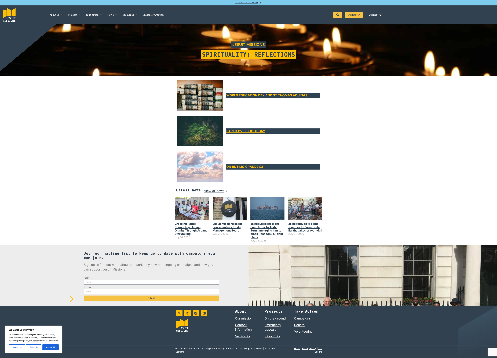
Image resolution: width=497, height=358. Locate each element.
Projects (72, 14)
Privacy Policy (309, 348)
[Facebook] (196, 313)
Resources (128, 14)
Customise (16, 347)
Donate (299, 325)
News (110, 14)
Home (297, 348)
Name (88, 277)
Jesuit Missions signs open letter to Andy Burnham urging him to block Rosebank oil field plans (266, 230)
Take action (92, 14)
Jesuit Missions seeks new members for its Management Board (228, 227)
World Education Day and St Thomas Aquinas (266, 95)
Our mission (244, 318)
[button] (337, 15)
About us (54, 14)
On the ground (275, 318)
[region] (33, 339)
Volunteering (303, 331)
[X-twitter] (179, 313)
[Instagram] (187, 313)
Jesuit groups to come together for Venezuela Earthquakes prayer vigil (305, 227)
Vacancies (242, 336)
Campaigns (302, 318)
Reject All (34, 347)
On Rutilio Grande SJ (244, 167)
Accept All (50, 347)
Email (88, 287)
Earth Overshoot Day (245, 131)
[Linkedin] (204, 313)
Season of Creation (153, 14)
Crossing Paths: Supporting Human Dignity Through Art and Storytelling (191, 229)
